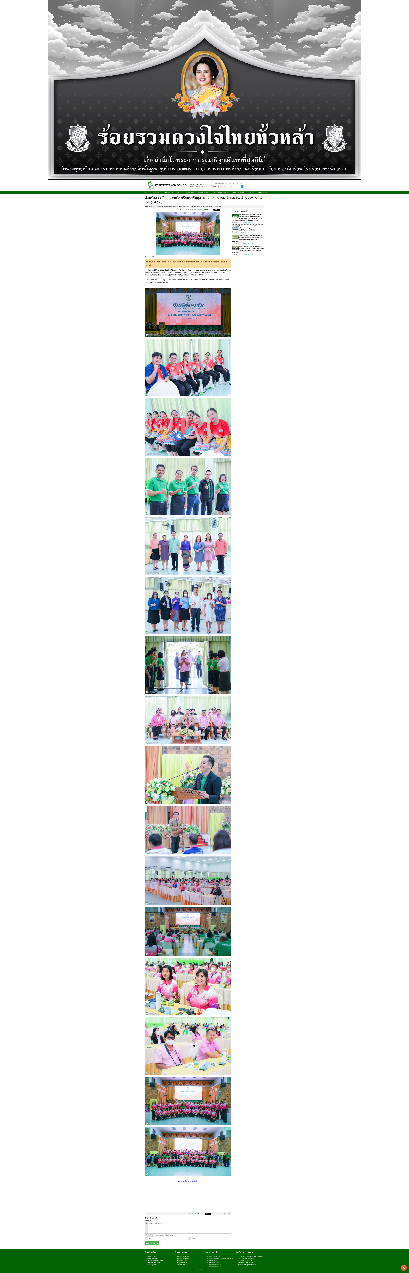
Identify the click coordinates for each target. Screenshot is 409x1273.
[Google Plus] (218, 186)
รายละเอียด (148, 1221)
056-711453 (249, 1261)
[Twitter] (215, 186)
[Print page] (146, 257)
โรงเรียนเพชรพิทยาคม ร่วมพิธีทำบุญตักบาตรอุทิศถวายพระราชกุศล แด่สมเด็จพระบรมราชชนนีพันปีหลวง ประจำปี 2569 (251, 228)
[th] (226, 183)
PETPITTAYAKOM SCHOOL (171, 185)
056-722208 (249, 1263)
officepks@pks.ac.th (250, 1265)
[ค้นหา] (242, 186)
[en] (230, 183)
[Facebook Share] (211, 186)
